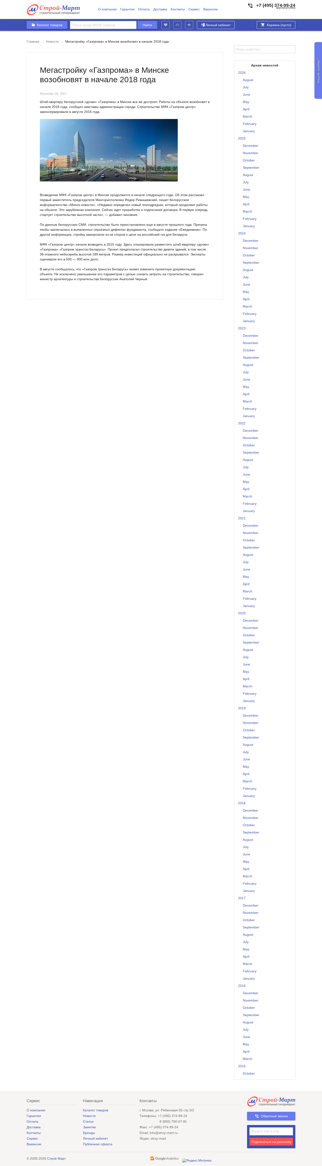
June (246, 94)
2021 (242, 518)
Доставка (160, 9)
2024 (242, 233)
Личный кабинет (218, 25)
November (250, 153)
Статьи (88, 1121)
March (247, 116)
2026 (242, 72)
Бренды (89, 1133)
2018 (242, 803)
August (248, 80)
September (251, 167)
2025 (242, 138)
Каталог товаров (95, 1110)
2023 (242, 328)
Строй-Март (56, 1158)
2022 (242, 423)
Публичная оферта (97, 1144)
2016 (242, 986)
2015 (242, 1066)
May (246, 102)
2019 (242, 708)
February (249, 124)
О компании (107, 9)
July (246, 87)
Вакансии (210, 9)
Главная (33, 41)
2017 (242, 898)
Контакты (178, 9)
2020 (242, 613)
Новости (52, 41)
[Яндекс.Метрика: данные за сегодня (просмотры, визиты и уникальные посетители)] (196, 1160)
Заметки (89, 1127)
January (249, 131)
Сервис (194, 9)
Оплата (144, 9)
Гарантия (127, 9)
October (249, 160)
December (250, 146)
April (246, 109)
